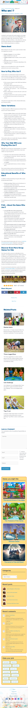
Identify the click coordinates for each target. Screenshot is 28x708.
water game (14, 681)
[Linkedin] (18, 699)
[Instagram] (15, 699)
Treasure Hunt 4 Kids (10, 268)
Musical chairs (8, 327)
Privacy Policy (14, 693)
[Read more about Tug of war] (14, 402)
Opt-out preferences (14, 696)
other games (14, 672)
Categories (5, 574)
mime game (6, 668)
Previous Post (14, 297)
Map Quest (10, 623)
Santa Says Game (10, 596)
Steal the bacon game (13, 638)
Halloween (13, 662)
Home (14, 689)
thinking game (13, 678)
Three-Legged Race (10, 354)
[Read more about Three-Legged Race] (14, 345)
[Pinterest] (21, 699)
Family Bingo (12, 615)
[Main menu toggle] (25, 2)
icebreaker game (7, 665)
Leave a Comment (5, 13)
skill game (6, 678)
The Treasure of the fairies (14, 521)
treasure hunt (7, 681)
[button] (22, 2)
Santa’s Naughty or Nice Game (13, 588)
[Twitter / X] (10, 699)
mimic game (13, 668)
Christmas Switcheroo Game (13, 603)
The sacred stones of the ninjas (14, 500)
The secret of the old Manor (14, 562)
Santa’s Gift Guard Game (12, 592)
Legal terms (14, 691)
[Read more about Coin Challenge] (14, 373)
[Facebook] (7, 699)
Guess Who (12, 646)
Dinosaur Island (14, 541)
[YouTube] (13, 699)
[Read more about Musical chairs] (14, 319)
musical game (6, 672)
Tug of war (7, 411)
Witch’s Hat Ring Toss (15, 630)
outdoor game (7, 675)
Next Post (14, 301)
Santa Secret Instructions (12, 599)
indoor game (16, 665)
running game (15, 675)
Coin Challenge (8, 382)
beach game (6, 662)
